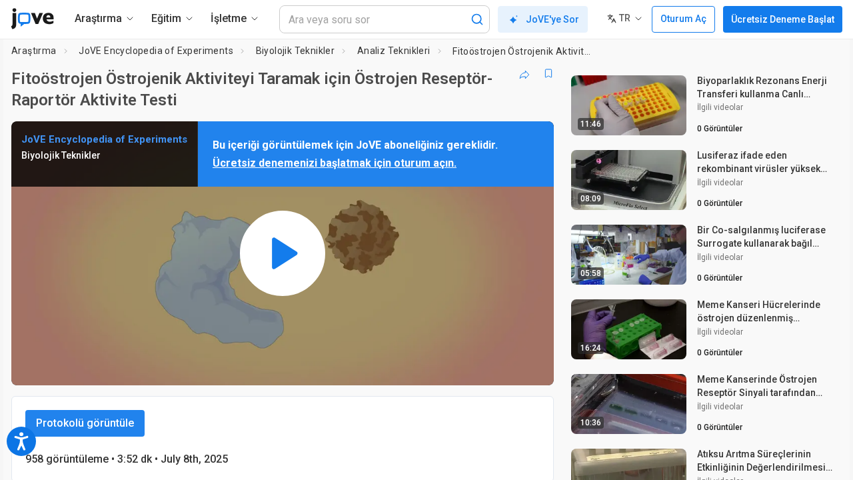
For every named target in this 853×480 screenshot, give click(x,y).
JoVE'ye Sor (552, 19)
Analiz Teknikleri (393, 50)
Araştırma (34, 50)
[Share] (524, 73)
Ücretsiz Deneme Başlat (782, 19)
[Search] (477, 19)
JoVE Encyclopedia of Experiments (156, 50)
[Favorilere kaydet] (548, 73)
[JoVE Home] (32, 18)
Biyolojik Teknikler (295, 50)
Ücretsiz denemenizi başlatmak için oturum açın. (334, 163)
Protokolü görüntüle (85, 423)
